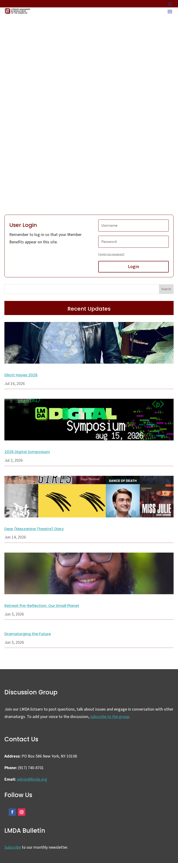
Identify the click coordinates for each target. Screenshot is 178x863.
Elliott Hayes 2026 (21, 375)
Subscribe (12, 847)
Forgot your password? (111, 254)
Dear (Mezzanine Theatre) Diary (34, 529)
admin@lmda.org (32, 779)
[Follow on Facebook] (12, 812)
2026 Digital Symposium (27, 452)
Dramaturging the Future (27, 634)
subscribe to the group (109, 717)
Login (133, 266)
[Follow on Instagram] (21, 812)
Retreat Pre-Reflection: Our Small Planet (41, 605)
